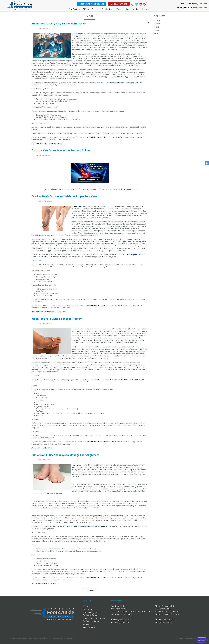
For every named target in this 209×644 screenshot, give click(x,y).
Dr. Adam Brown (118, 608)
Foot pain (75, 329)
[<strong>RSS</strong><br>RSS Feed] (148, 23)
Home (63, 9)
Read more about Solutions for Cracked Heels (49, 312)
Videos (119, 9)
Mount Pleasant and (95, 137)
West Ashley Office (120, 606)
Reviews (145, 9)
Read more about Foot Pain (42, 448)
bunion (75, 465)
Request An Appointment (92, 4)
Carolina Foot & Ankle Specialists (126, 82)
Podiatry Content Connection (63, 638)
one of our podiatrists (103, 82)
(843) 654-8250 (200, 7)
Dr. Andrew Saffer (163, 608)
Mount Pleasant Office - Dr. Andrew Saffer (94, 619)
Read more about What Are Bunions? (45, 584)
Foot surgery (77, 34)
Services (95, 9)
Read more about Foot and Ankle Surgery (47, 143)
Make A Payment (119, 4)
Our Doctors (74, 9)
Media (135, 9)
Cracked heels (77, 206)
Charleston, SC (108, 137)
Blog (128, 9)
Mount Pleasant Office (165, 606)
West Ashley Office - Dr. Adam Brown (92, 613)
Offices (86, 9)
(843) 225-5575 (200, 3)
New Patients (107, 9)
